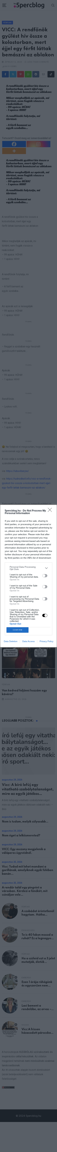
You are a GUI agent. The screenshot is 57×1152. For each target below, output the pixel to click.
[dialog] (28, 576)
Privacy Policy (46, 641)
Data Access (28, 641)
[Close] (51, 511)
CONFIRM (17, 630)
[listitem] (28, 568)
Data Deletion (10, 641)
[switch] (44, 575)
